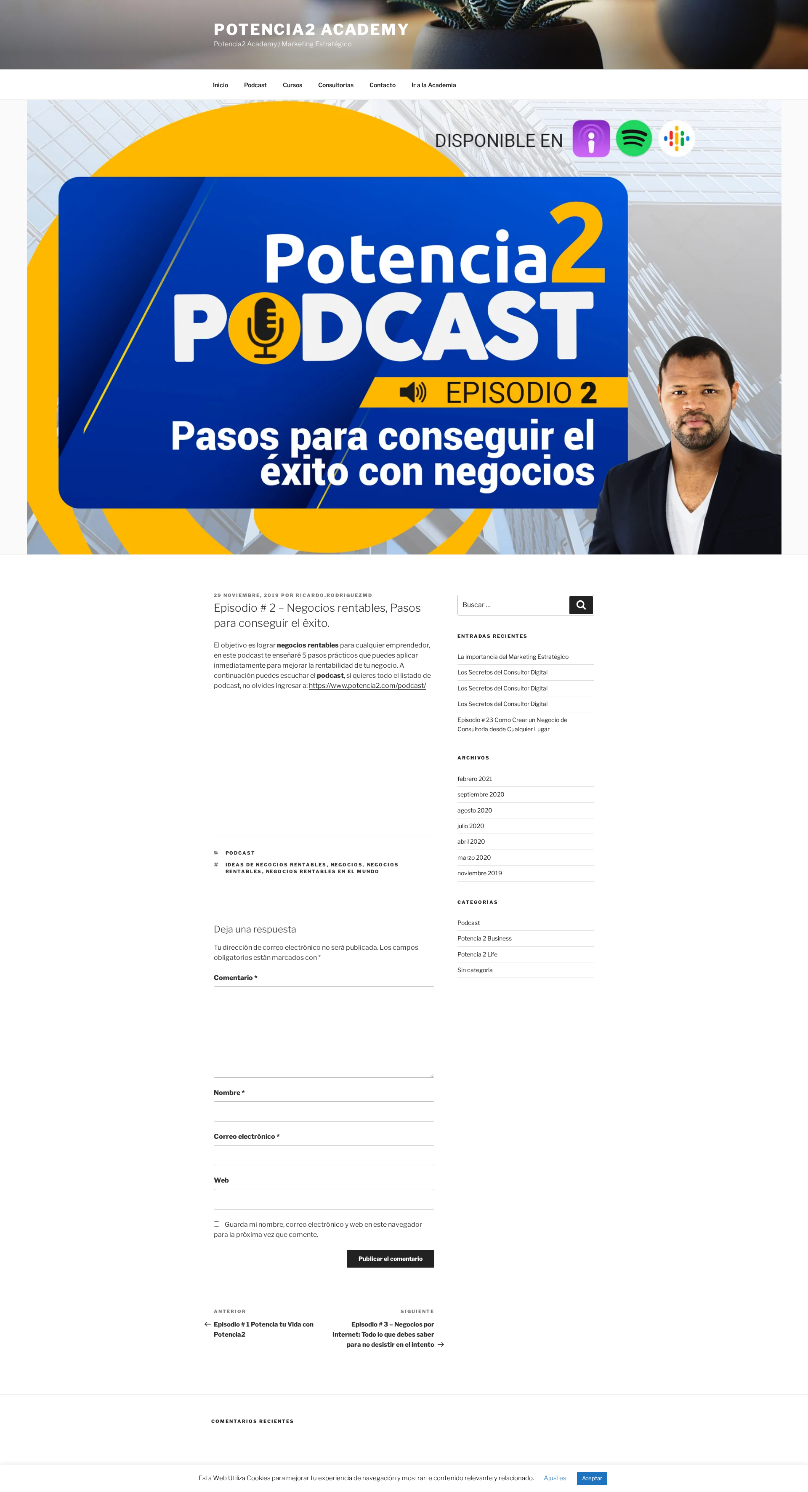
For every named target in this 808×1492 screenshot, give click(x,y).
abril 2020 (471, 841)
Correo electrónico (247, 1136)
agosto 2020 (474, 810)
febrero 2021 (474, 778)
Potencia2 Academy (312, 29)
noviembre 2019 (479, 873)
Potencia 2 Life (477, 954)
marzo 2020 (474, 857)
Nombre (229, 1093)
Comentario (236, 978)
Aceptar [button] (592, 1478)
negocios (347, 865)
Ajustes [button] (555, 1478)
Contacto (382, 84)
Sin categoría (475, 969)
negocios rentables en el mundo (323, 871)
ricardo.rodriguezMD (334, 595)
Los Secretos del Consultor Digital (502, 672)
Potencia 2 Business (484, 938)
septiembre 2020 (481, 794)
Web (221, 1180)
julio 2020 (470, 825)
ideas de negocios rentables (276, 865)
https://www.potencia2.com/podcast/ (367, 686)
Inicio (220, 84)
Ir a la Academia (434, 84)
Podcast (255, 84)
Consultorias (336, 84)
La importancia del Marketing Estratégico (513, 656)
